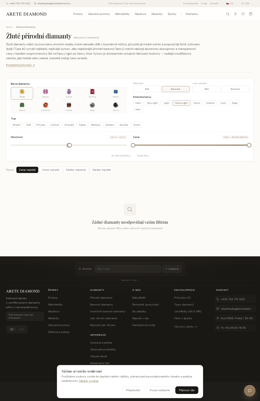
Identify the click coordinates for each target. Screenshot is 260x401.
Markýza (95, 124)
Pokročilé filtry (123, 155)
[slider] (70, 145)
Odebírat (173, 268)
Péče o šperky (183, 318)
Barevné (175, 89)
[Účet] (235, 14)
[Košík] (250, 14)
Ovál (28, 124)
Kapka (82, 124)
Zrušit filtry (143, 155)
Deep (235, 102)
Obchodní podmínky (103, 349)
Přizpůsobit (133, 390)
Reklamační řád (99, 363)
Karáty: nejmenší (76, 169)
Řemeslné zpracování (145, 304)
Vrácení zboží (98, 356)
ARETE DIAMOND (26, 14)
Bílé (147, 89)
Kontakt (214, 3)
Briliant (17, 124)
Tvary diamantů (184, 304)
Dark (138, 109)
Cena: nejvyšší (50, 169)
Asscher (124, 124)
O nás (204, 3)
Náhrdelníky (122, 14)
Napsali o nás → (130, 280)
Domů (9, 27)
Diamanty (192, 14)
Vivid (223, 102)
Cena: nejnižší (27, 169)
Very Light (152, 102)
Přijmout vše (187, 390)
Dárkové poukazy (59, 332)
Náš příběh (139, 297)
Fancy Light (181, 102)
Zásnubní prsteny (99, 14)
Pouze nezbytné (160, 390)
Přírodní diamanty (101, 297)
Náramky (157, 14)
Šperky (172, 14)
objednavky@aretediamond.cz (54, 3)
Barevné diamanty (101, 304)
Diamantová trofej (143, 325)
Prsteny (78, 14)
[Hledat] (228, 14)
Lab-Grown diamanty (103, 318)
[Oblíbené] (243, 14)
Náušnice (140, 14)
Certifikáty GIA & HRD (187, 311)
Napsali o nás (140, 318)
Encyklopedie (190, 3)
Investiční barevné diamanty (107, 311)
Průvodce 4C (182, 297)
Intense (210, 102)
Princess (40, 124)
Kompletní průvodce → (20, 65)
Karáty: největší (102, 169)
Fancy (197, 102)
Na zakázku (139, 311)
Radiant (110, 124)
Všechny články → (185, 326)
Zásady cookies (89, 380)
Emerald (69, 124)
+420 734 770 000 (20, 3)
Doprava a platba (101, 342)
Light (166, 102)
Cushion (55, 124)
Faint (138, 102)
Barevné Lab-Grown (102, 325)
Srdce (137, 124)
